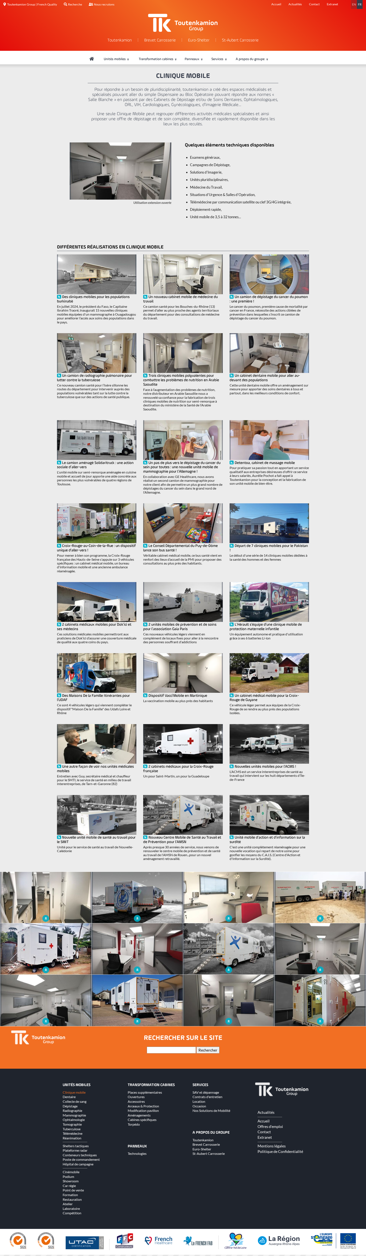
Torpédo (134, 1124)
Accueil (276, 4)
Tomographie (72, 1124)
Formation (70, 1195)
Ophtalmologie (74, 1120)
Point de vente (73, 1190)
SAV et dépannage (206, 1092)
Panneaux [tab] (192, 59)
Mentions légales (272, 1146)
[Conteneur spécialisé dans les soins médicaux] (320, 1025)
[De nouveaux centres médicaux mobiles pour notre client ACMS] (228, 1025)
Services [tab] (217, 59)
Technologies (137, 1153)
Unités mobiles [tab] (115, 59)
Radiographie (72, 1110)
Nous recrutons (104, 4)
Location (199, 1101)
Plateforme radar (75, 1150)
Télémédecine (72, 1133)
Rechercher (207, 1050)
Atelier (68, 1204)
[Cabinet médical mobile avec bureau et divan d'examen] (46, 1025)
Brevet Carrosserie (160, 41)
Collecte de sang (74, 1101)
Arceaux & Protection (143, 1106)
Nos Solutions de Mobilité (211, 1110)
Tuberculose (71, 1129)
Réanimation (72, 1138)
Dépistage (70, 1106)
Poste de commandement (81, 1159)
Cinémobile (71, 1172)
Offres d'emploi (270, 1126)
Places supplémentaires (145, 1092)
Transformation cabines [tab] (156, 59)
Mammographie (74, 1115)
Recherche (75, 4)
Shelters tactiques (76, 1146)
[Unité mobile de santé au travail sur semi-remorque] (137, 1025)
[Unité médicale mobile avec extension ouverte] (120, 198)
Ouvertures (136, 1097)
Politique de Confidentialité (280, 1151)
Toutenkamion (119, 41)
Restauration (72, 1199)
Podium (68, 1177)
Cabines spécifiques (142, 1120)
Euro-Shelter (198, 41)
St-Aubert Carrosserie (240, 41)
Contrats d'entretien (207, 1097)
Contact (314, 4)
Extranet (332, 4)
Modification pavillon (143, 1110)
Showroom (71, 1181)
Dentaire (69, 1097)
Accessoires (136, 1101)
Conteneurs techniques (80, 1155)
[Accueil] (91, 59)
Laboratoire (71, 1208)
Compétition (72, 1213)
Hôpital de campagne (78, 1164)
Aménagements (139, 1115)
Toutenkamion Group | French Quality (32, 4)
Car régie (69, 1186)
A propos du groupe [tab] (250, 59)
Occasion (199, 1106)
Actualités (295, 4)
